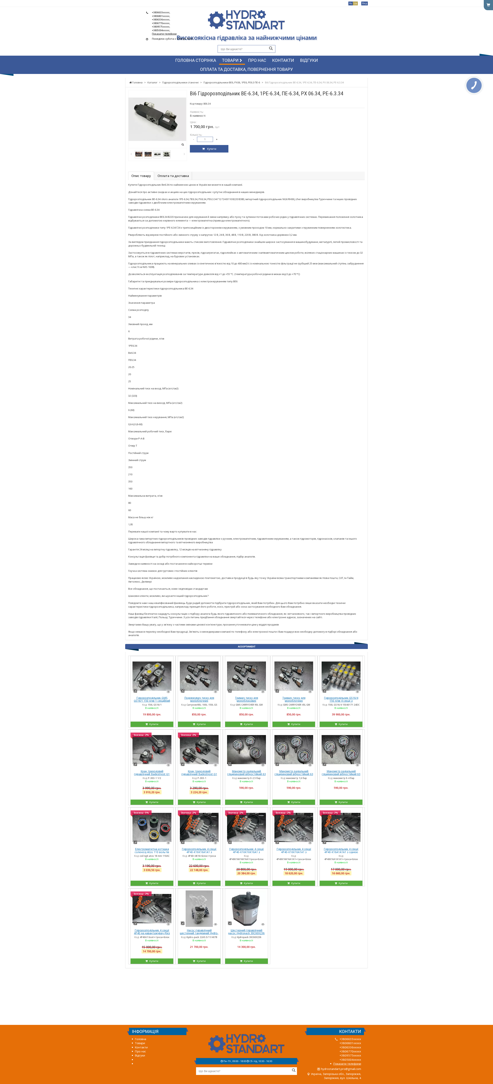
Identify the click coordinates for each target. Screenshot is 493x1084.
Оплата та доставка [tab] (173, 176)
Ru (350, 3)
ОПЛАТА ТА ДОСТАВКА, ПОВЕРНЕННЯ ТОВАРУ (246, 69)
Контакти (283, 60)
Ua (355, 3)
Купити (210, 149)
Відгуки (309, 60)
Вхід (364, 3)
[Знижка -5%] (151, 827)
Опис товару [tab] (141, 176)
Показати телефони (164, 33)
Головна (140, 1039)
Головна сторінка (195, 60)
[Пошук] (271, 48)
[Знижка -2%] (151, 749)
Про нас (257, 60)
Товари (231, 60)
